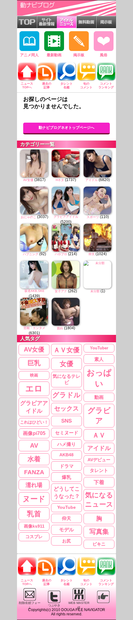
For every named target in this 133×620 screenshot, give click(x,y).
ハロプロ (61, 254)
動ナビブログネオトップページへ (66, 127)
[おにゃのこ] (34, 200)
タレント (99, 470)
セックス (66, 408)
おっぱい (99, 378)
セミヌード (66, 432)
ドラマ (67, 466)
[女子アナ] (66, 275)
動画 (99, 397)
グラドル (66, 395)
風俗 (103, 55)
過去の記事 (46, 85)
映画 (34, 375)
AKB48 (66, 454)
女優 (66, 364)
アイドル (91, 180)
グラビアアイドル (66, 216)
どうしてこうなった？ (67, 492)
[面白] (66, 312)
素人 (99, 359)
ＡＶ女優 (66, 349)
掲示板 (78, 55)
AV (34, 445)
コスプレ (34, 536)
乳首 (34, 514)
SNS (66, 421)
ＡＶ (98, 435)
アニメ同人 (29, 55)
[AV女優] (34, 163)
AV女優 (28, 180)
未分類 (95, 291)
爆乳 (66, 477)
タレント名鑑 (66, 85)
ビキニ (98, 544)
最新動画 (54, 55)
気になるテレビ (66, 379)
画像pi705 (34, 433)
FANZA (34, 472)
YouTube (66, 507)
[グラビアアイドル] (66, 200)
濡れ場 (34, 485)
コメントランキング (106, 85)
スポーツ (93, 217)
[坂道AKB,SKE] (34, 275)
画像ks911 (34, 526)
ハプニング (30, 254)
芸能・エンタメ (34, 328)
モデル (66, 529)
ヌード (34, 499)
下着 (99, 482)
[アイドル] (98, 163)
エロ (34, 388)
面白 (60, 328)
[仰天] (98, 237)
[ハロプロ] (66, 237)
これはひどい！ (34, 422)
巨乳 (34, 363)
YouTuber (99, 348)
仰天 (91, 254)
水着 (34, 458)
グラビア (99, 415)
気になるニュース (99, 499)
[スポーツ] (98, 200)
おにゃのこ (28, 217)
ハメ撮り (66, 444)
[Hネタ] (66, 163)
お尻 (66, 540)
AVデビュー (99, 459)
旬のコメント (86, 85)
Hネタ (60, 180)
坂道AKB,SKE (34, 291)
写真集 (99, 531)
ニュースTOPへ (27, 85)
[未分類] (98, 275)
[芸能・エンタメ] (34, 312)
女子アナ (61, 291)
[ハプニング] (34, 237)
